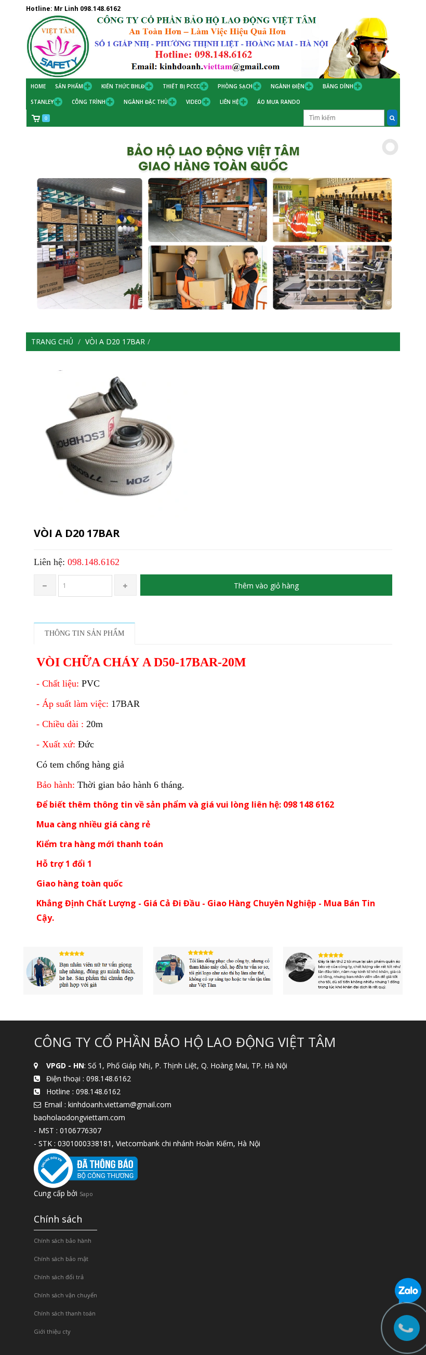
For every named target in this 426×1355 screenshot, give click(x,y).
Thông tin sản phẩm (84, 633)
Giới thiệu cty (52, 1331)
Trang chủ (52, 341)
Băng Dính (338, 86)
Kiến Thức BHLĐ (122, 86)
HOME (38, 86)
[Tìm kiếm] (392, 118)
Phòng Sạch (235, 86)
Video (194, 101)
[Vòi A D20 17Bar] (213, 439)
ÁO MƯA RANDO (278, 101)
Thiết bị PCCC (181, 86)
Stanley (42, 101)
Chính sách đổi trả (59, 1277)
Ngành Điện (287, 86)
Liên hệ (229, 101)
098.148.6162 (100, 8)
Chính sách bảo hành (62, 1240)
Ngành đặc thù (146, 101)
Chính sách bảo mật (61, 1259)
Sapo (86, 1194)
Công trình (88, 101)
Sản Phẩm (69, 86)
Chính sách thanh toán (65, 1313)
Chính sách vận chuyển (65, 1295)
